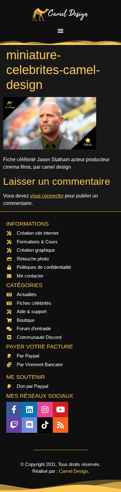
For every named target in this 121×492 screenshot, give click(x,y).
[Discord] (29, 425)
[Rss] (60, 425)
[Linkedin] (29, 409)
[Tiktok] (45, 425)
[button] (60, 30)
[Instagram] (45, 409)
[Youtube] (60, 409)
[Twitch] (14, 425)
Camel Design (73, 471)
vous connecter (47, 195)
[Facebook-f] (14, 409)
